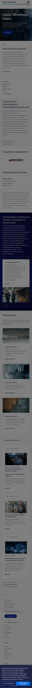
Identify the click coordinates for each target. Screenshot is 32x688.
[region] (16, 676)
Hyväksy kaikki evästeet (23, 683)
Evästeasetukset (8, 683)
